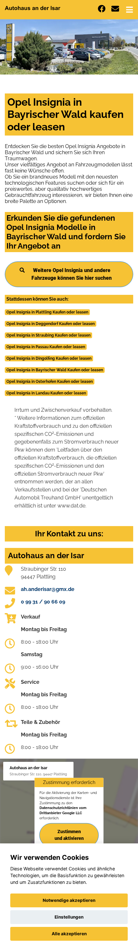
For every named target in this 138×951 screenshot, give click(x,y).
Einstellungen (69, 917)
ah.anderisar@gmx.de (47, 589)
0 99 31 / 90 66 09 (43, 602)
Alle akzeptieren (69, 933)
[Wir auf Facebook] (102, 8)
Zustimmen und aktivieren (69, 835)
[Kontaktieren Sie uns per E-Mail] (115, 8)
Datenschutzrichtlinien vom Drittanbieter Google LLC (62, 810)
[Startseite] (32, 7)
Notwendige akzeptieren (69, 900)
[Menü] (129, 9)
